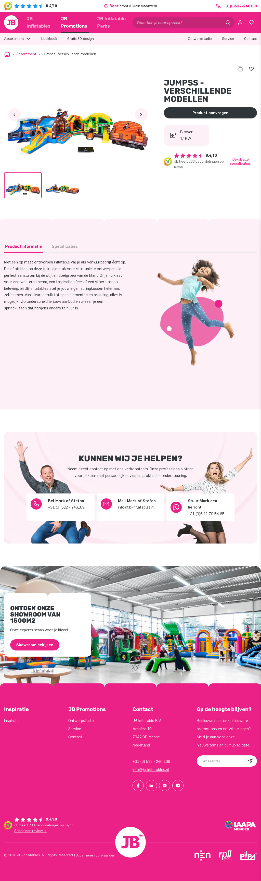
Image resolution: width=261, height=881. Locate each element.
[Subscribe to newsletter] (250, 761)
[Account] (240, 22)
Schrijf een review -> (30, 831)
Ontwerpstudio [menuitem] (200, 39)
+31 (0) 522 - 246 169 (151, 761)
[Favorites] (251, 22)
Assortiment (26, 54)
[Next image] (141, 114)
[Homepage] (11, 22)
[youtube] (164, 785)
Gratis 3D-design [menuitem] (80, 39)
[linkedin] (151, 785)
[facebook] (138, 785)
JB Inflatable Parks (111, 22)
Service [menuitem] (228, 39)
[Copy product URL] (240, 69)
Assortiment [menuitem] (14, 39)
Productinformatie (23, 246)
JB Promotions (74, 22)
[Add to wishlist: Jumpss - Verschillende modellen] (251, 69)
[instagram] (178, 785)
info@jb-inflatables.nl (151, 769)
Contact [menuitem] (250, 39)
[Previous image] (14, 114)
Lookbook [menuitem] (49, 39)
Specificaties (65, 246)
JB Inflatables (38, 22)
